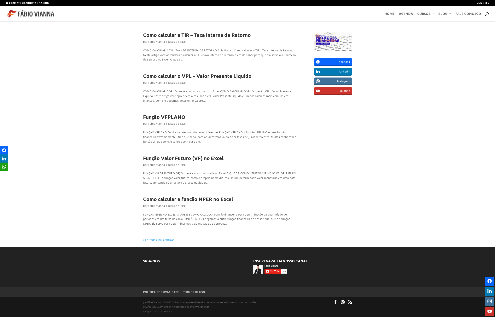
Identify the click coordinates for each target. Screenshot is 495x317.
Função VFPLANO (164, 117)
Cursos (423, 14)
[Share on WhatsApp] (4, 167)
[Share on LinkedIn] (4, 158)
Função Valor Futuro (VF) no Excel (183, 158)
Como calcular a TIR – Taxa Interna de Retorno (197, 35)
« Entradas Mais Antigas (158, 240)
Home (389, 14)
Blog (442, 14)
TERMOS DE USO (194, 292)
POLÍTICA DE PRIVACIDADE (161, 292)
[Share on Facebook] (4, 150)
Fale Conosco (468, 14)
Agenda (406, 14)
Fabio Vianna (156, 41)
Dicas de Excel (177, 41)
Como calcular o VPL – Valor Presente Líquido (197, 76)
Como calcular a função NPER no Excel (188, 199)
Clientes (483, 3)
